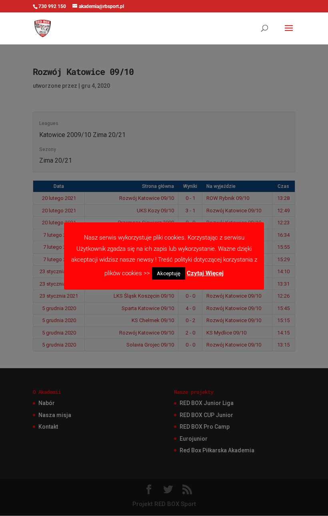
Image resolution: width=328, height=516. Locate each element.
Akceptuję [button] (168, 273)
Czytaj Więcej (205, 273)
